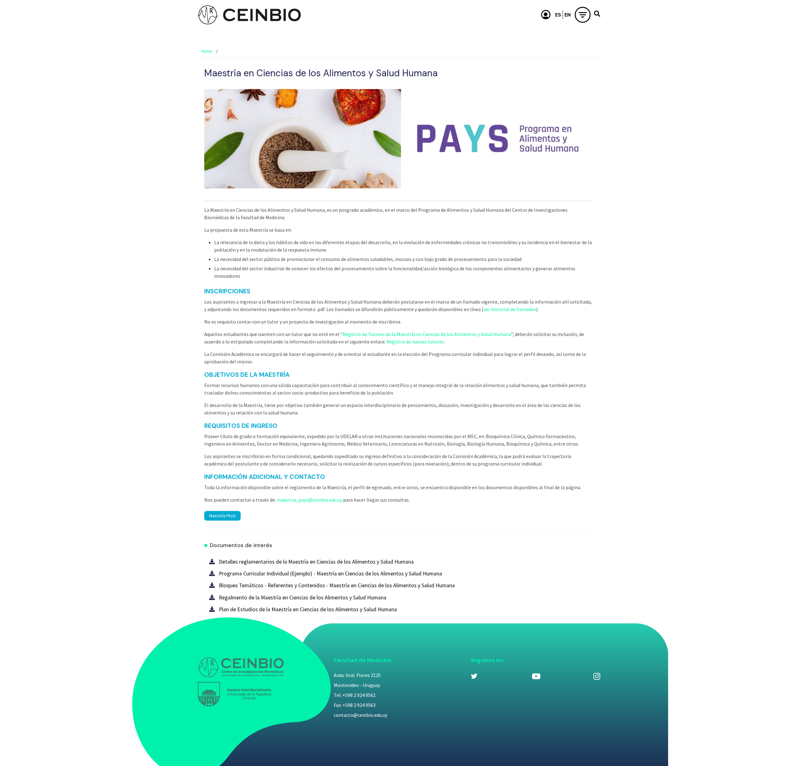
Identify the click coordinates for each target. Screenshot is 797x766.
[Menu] (583, 15)
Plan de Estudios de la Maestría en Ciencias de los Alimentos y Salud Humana (308, 609)
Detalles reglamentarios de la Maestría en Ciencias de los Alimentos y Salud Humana (316, 561)
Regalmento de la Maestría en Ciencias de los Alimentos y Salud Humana (302, 597)
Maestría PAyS (222, 515)
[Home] (249, 14)
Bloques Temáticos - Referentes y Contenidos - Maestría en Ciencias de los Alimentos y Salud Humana (337, 585)
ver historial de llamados (509, 309)
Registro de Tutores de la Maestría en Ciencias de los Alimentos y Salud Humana (426, 334)
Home (206, 51)
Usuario (546, 14)
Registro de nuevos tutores (415, 341)
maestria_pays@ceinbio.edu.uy (309, 500)
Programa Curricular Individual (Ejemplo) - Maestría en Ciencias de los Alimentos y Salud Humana (330, 573)
